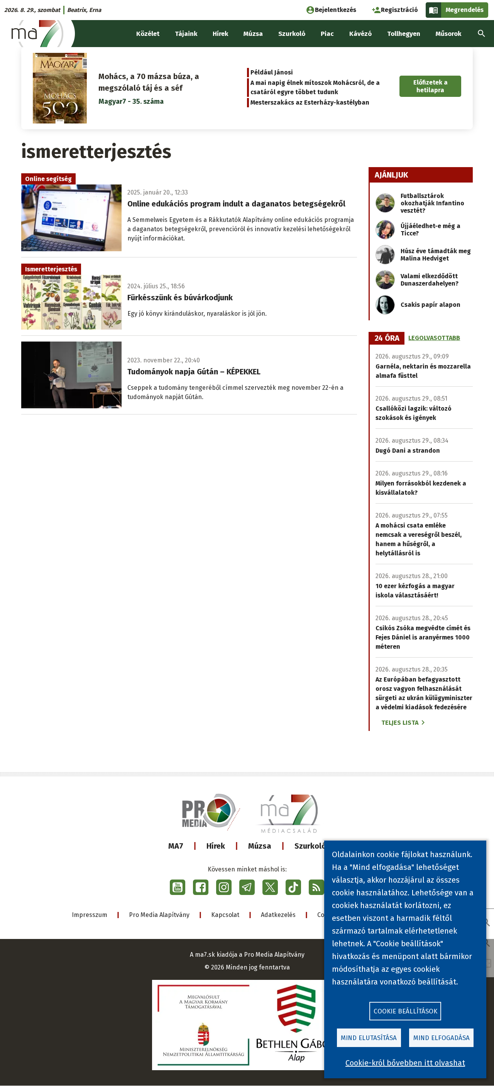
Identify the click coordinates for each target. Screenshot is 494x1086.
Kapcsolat (225, 915)
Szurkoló (310, 846)
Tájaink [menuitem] (186, 34)
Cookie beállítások (405, 1011)
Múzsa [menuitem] (253, 34)
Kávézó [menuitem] (360, 34)
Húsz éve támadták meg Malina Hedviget (436, 254)
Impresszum (89, 915)
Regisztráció (399, 10)
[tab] (387, 338)
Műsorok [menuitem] (448, 34)
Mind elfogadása (441, 1038)
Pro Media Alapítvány (159, 915)
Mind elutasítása (369, 1038)
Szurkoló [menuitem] (291, 34)
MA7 (175, 846)
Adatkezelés (278, 915)
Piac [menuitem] (327, 34)
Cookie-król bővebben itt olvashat (405, 1062)
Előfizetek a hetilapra (430, 86)
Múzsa (259, 846)
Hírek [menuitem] (220, 34)
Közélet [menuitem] (147, 34)
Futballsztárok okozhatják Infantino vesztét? (432, 203)
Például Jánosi (271, 72)
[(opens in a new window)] (177, 887)
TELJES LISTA (399, 722)
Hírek (215, 846)
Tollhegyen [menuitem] (403, 34)
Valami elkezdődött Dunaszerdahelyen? (429, 279)
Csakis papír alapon (430, 304)
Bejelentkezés (335, 10)
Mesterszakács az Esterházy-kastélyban (309, 102)
